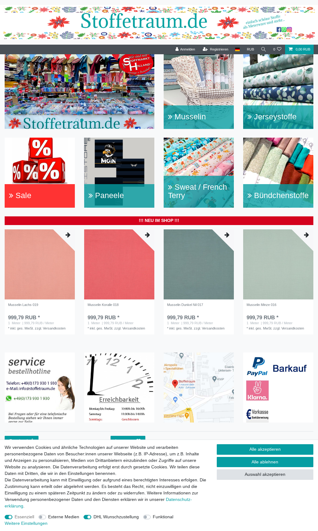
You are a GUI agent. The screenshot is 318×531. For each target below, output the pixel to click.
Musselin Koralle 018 (103, 305)
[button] (16, 91)
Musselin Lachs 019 (23, 305)
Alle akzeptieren (265, 449)
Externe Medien (63, 516)
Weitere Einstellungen (26, 523)
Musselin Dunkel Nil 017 (185, 305)
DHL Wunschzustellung (116, 516)
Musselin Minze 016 (261, 305)
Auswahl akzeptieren (265, 474)
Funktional (163, 516)
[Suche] (263, 49)
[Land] (237, 49)
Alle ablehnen (265, 461)
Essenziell (24, 516)
